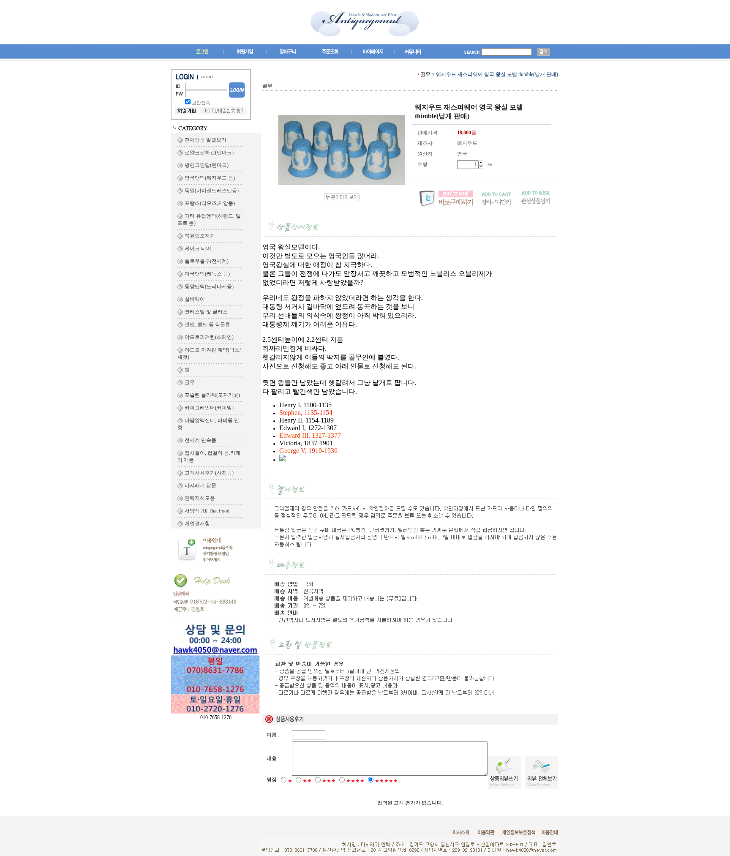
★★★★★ (386, 781)
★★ (307, 781)
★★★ (329, 781)
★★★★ (355, 781)
